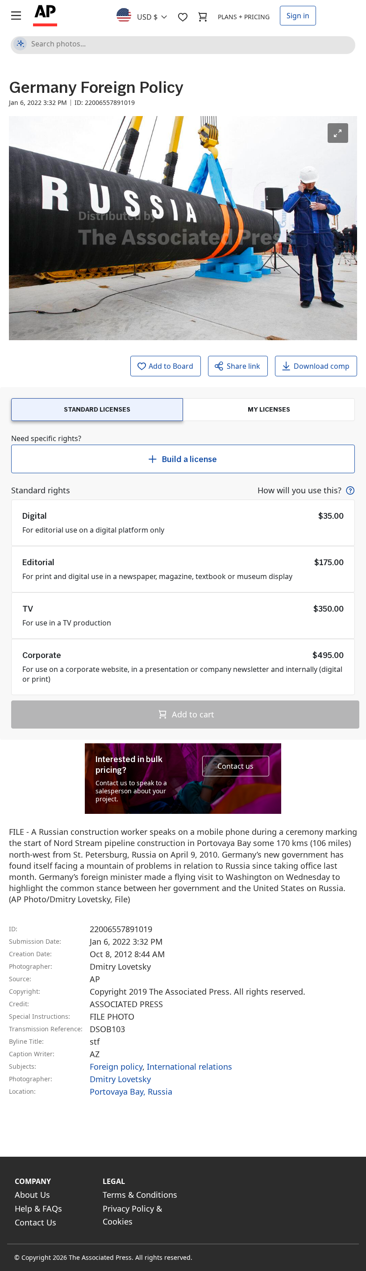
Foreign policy (116, 1066)
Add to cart (192, 714)
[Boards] (182, 16)
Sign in (298, 16)
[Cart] (202, 16)
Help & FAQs (38, 1208)
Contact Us (35, 1222)
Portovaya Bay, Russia (131, 1091)
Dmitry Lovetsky (120, 1079)
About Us (32, 1194)
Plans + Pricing (244, 17)
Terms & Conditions (140, 1194)
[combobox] (147, 14)
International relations (189, 1066)
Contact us (235, 766)
